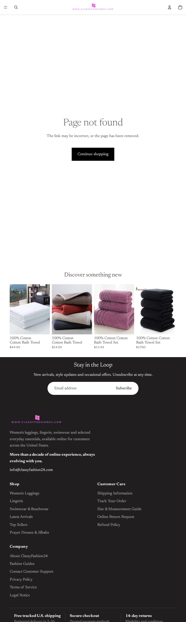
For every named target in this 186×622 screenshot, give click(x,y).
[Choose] (42, 327)
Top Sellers (18, 525)
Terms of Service (23, 587)
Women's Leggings (24, 493)
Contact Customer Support (31, 572)
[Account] (169, 7)
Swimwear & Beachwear (29, 509)
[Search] (16, 7)
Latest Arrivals (21, 517)
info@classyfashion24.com (31, 470)
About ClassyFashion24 (29, 556)
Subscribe (124, 388)
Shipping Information (114, 493)
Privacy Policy (21, 580)
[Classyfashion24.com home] (36, 420)
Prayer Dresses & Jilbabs (29, 533)
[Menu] (5, 7)
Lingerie (16, 501)
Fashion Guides (22, 564)
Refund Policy (108, 525)
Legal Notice (20, 595)
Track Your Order (111, 501)
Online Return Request (115, 517)
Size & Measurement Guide (119, 509)
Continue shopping (93, 154)
